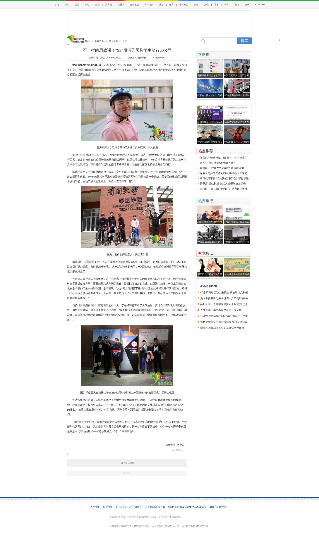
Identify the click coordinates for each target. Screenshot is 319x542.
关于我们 (95, 506)
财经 (97, 4)
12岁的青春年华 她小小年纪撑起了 (209, 222)
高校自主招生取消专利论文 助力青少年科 (223, 188)
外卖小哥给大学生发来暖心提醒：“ (237, 222)
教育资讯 (99, 41)
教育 (171, 4)
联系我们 (108, 506)
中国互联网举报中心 (153, 506)
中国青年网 (141, 57)
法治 (161, 4)
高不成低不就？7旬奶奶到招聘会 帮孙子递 (224, 178)
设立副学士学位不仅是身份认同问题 (221, 310)
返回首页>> (178, 450)
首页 (56, 4)
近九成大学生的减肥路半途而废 (237, 275)
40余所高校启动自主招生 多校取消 (236, 96)
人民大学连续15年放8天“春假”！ (237, 122)
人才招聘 (134, 506)
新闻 (67, 4)
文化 (206, 4)
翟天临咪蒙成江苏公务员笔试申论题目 (222, 327)
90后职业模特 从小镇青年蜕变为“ (236, 142)
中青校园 (183, 4)
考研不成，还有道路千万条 (210, 275)
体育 (226, 4)
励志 (196, 4)
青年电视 (134, 4)
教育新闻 (113, 41)
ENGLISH (260, 4)
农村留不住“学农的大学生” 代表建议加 (222, 168)
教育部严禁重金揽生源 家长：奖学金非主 (223, 157)
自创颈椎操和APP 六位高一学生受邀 (209, 122)
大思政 (121, 4)
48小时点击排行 (209, 286)
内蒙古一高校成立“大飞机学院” (209, 96)
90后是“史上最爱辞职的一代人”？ (210, 242)
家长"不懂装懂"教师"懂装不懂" (217, 162)
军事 (216, 4)
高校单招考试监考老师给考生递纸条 (210, 76)
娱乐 (247, 4)
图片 (77, 4)
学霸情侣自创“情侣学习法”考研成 (210, 142)
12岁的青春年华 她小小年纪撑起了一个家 (224, 316)
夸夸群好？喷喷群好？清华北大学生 (237, 242)
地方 (237, 4)
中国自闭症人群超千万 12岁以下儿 (236, 76)
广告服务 (121, 506)
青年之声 (149, 4)
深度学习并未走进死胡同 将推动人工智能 (223, 173)
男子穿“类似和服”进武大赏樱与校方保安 (223, 183)
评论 (87, 4)
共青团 (108, 4)
